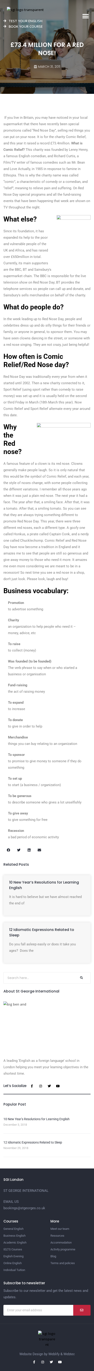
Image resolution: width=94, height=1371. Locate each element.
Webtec (69, 1354)
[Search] (81, 977)
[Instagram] (40, 1086)
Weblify (54, 1354)
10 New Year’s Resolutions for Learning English (36, 1119)
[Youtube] (58, 1086)
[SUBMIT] (82, 1310)
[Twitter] (49, 1086)
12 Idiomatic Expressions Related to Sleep (32, 1142)
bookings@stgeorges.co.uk (24, 1208)
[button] (85, 16)
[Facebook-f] (32, 1086)
